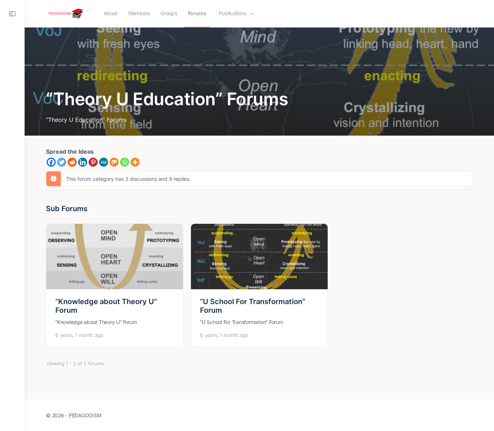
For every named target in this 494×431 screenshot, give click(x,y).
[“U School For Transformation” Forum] (259, 256)
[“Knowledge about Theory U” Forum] (114, 256)
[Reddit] (72, 162)
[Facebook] (51, 162)
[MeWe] (103, 162)
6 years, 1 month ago (79, 335)
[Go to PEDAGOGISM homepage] (67, 13)
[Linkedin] (82, 162)
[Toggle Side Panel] (12, 13)
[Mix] (114, 162)
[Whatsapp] (124, 162)
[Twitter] (61, 162)
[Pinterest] (93, 162)
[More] (135, 162)
